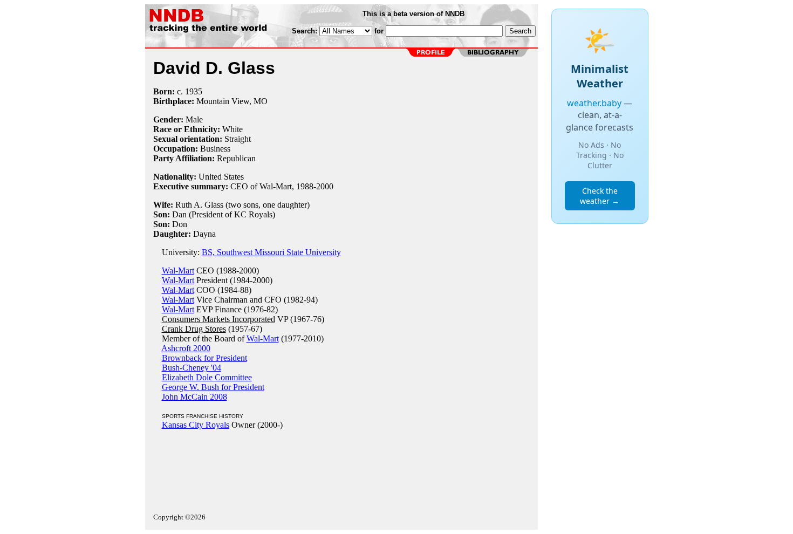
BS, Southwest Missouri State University (271, 252)
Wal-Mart (178, 270)
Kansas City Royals (195, 424)
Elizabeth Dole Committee (207, 377)
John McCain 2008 (194, 396)
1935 (193, 91)
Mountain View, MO (232, 101)
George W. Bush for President (213, 387)
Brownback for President (204, 357)
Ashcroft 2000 (185, 348)
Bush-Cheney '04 (191, 367)
